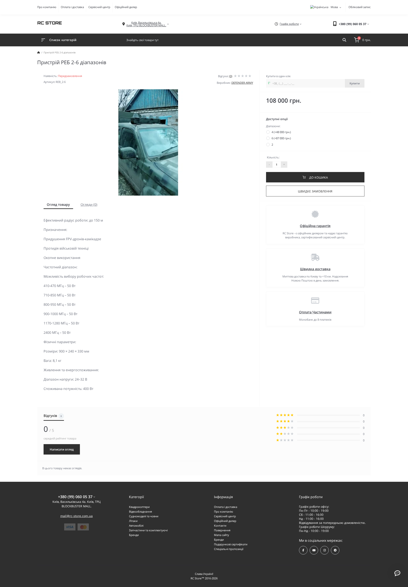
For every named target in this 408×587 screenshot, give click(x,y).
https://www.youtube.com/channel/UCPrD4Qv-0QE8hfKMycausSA (314, 550)
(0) (230, 76)
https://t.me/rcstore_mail (335, 550)
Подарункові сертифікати (230, 544)
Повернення (222, 530)
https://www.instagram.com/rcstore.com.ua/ (324, 550)
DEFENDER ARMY (242, 83)
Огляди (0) (89, 204)
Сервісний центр (99, 7)
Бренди (134, 535)
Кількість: (273, 157)
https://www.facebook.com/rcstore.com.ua (303, 550)
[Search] (344, 40)
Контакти (220, 525)
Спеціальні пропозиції (228, 549)
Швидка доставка (315, 269)
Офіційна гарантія (315, 225)
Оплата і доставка (72, 7)
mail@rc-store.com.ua (76, 516)
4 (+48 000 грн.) (281, 132)
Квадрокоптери (139, 507)
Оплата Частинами (315, 312)
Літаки (133, 521)
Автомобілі (136, 525)
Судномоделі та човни (143, 516)
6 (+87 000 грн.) (281, 138)
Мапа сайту (221, 535)
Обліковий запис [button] (359, 7)
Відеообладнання (140, 511)
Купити (355, 83)
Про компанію (46, 7)
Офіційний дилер (126, 7)
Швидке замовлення (315, 191)
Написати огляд (62, 449)
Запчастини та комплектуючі (148, 530)
